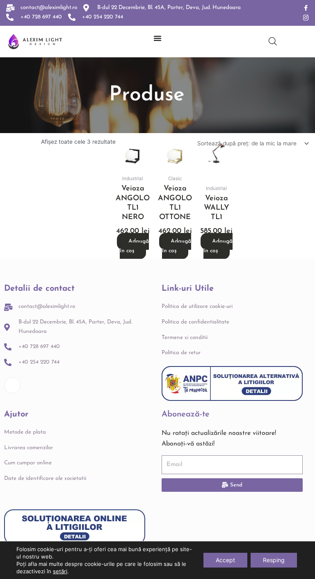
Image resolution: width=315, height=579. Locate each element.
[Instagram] (306, 18)
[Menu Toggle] (157, 38)
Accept (225, 559)
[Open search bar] (273, 41)
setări (60, 571)
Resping (274, 559)
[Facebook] (306, 8)
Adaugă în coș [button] (134, 246)
